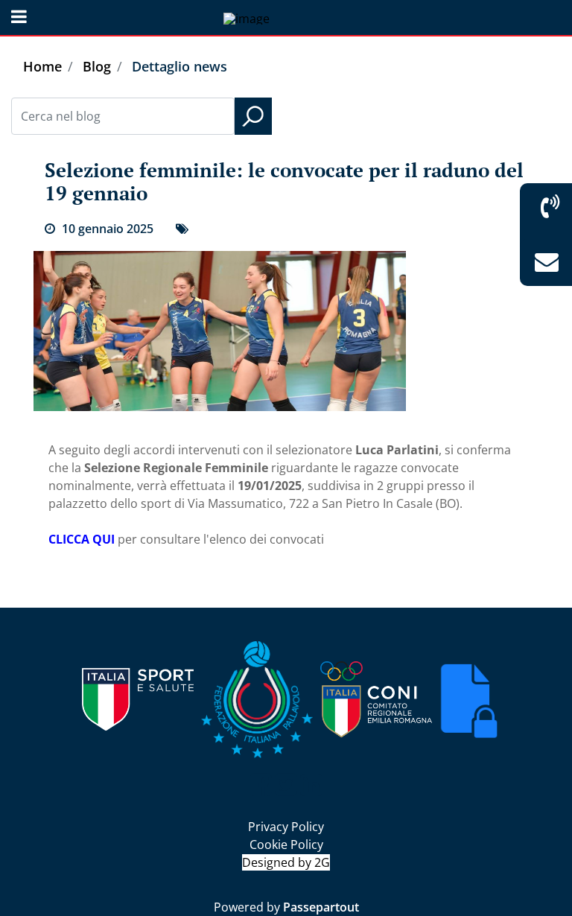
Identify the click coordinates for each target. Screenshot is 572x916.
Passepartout (321, 907)
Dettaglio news (179, 66)
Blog (97, 66)
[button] (253, 116)
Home (42, 66)
